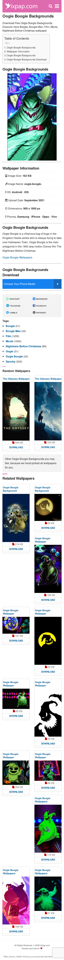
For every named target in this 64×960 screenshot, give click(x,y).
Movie (10, 341)
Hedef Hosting (23, 956)
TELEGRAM (15, 306)
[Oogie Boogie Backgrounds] (32, 116)
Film (9, 336)
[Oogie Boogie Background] (16, 518)
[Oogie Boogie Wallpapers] (48, 829)
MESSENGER (41, 299)
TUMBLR (13, 312)
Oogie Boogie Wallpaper (42, 540)
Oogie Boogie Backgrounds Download (26, 59)
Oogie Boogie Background (10, 489)
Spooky (11, 361)
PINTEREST (41, 312)
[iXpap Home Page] (21, 6)
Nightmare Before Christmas (24, 346)
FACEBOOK (41, 306)
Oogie (10, 351)
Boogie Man (13, 331)
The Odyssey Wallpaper (16, 378)
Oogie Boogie (14, 356)
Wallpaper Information (18, 51)
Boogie (10, 326)
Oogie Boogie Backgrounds (21, 47)
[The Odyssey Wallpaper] (16, 411)
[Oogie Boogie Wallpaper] (48, 569)
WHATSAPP (14, 299)
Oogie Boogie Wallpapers (17, 257)
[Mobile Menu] (57, 6)
